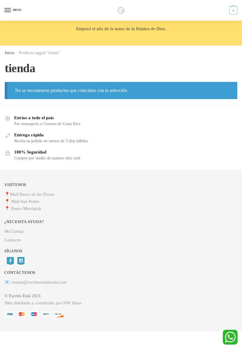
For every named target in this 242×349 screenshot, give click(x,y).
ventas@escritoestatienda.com (39, 282)
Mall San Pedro (25, 201)
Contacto (12, 239)
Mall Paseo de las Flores (32, 194)
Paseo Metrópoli (26, 208)
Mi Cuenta (14, 231)
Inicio (9, 53)
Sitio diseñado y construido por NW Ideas (42, 302)
